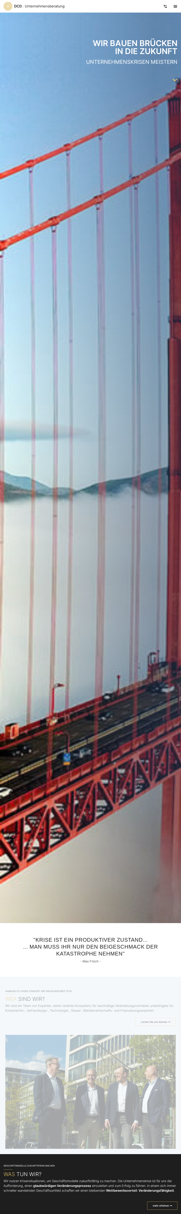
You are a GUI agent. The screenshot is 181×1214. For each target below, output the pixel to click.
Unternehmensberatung (39, 6)
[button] (175, 6)
